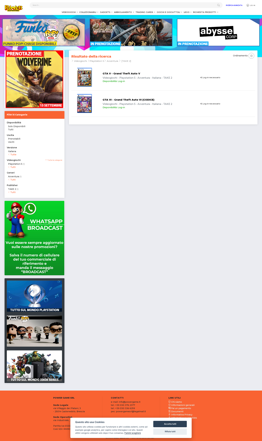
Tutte (13, 154)
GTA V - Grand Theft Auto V (121, 73)
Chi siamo (176, 402)
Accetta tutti (170, 424)
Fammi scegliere (132, 433)
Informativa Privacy (181, 414)
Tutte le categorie (54, 160)
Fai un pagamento (181, 408)
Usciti (11, 142)
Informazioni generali (183, 405)
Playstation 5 (15, 164)
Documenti (177, 411)
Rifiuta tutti (170, 431)
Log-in (252, 5)
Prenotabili (14, 138)
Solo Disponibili (16, 126)
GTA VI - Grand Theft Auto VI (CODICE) (128, 99)
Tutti (10, 129)
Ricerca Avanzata (234, 5)
